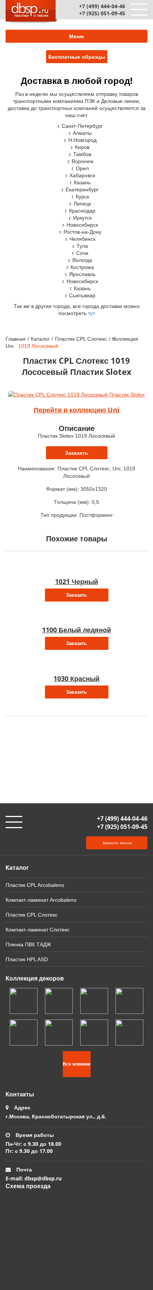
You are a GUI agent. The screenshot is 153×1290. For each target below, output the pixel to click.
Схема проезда (28, 1186)
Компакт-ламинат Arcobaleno (41, 899)
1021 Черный (76, 581)
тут (91, 313)
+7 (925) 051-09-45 (102, 13)
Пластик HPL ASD (27, 959)
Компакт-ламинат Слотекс (37, 929)
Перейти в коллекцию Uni (77, 409)
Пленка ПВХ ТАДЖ (28, 944)
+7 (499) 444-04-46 (102, 6)
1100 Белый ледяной (76, 629)
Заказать (76, 452)
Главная (16, 338)
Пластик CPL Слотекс (81, 338)
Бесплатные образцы (76, 56)
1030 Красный (76, 678)
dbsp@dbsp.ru (43, 1178)
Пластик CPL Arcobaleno (35, 884)
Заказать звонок (116, 842)
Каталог (40, 338)
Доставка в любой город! (77, 80)
